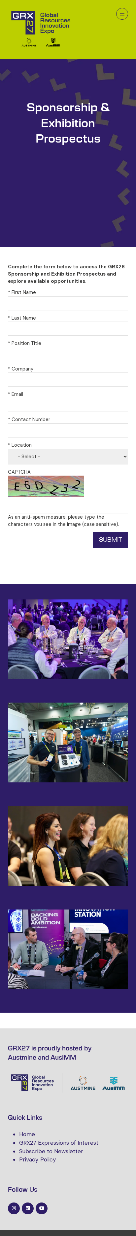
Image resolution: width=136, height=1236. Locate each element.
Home (27, 1134)
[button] (122, 14)
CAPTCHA (19, 472)
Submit (110, 540)
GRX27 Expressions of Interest (58, 1142)
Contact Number (29, 419)
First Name (22, 292)
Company (20, 369)
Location (20, 445)
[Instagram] (14, 1208)
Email (15, 394)
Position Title (24, 343)
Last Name (22, 318)
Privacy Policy (37, 1159)
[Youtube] (42, 1208)
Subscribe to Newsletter (51, 1151)
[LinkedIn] (28, 1208)
